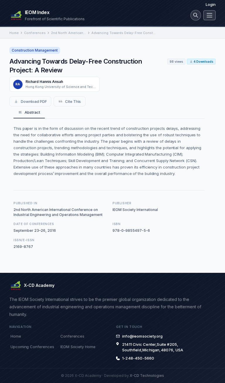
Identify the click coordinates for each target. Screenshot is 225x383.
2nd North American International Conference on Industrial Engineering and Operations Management (68, 33)
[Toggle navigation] (209, 15)
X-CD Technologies (147, 375)
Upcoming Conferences (32, 346)
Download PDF (34, 101)
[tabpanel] (108, 151)
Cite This (73, 101)
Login (211, 4)
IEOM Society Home (78, 346)
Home (14, 33)
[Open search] (195, 15)
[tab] (29, 112)
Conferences (35, 33)
